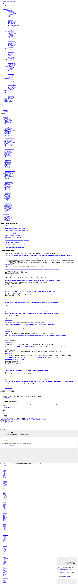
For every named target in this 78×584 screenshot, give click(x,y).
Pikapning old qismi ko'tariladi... (13, 237)
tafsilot (11, 264)
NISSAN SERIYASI (12, 64)
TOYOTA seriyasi (11, 84)
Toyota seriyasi (11, 26)
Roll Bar (7, 48)
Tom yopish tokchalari (9, 31)
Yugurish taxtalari (17, 419)
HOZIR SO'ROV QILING (5, 407)
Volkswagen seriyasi (12, 50)
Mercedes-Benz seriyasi (12, 22)
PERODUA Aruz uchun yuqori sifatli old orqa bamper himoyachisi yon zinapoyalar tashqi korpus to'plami (32, 302)
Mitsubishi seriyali (11, 45)
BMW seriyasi (10, 16)
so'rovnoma (7, 264)
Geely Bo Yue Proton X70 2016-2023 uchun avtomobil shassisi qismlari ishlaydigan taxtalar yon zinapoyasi (32, 313)
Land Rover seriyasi (12, 21)
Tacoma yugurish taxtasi (25, 419)
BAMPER (7, 78)
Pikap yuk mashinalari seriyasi (13, 25)
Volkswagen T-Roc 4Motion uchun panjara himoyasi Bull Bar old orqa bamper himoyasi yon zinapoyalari (32, 269)
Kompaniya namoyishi (9, 6)
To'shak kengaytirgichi (9, 59)
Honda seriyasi (11, 17)
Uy (3, 3)
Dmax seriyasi (10, 47)
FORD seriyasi (11, 88)
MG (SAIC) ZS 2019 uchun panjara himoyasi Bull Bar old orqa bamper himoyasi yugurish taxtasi (30, 291)
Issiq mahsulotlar (29, 418)
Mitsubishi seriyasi (11, 23)
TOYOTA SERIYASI (12, 65)
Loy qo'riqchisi (8, 92)
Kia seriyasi (10, 80)
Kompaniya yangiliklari (9, 100)
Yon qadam (33, 419)
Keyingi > (5, 390)
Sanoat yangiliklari (9, 101)
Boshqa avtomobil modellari (10, 145)
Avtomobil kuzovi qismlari (10, 82)
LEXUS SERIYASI (12, 33)
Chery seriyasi (8, 141)
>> (7, 390)
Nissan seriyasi (11, 24)
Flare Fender (7, 90)
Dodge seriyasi (11, 56)
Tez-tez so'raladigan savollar (8, 98)
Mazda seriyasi (11, 54)
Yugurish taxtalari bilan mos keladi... (14, 247)
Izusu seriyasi (10, 30)
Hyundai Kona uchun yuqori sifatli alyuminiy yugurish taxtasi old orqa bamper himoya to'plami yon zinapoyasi (33, 280)
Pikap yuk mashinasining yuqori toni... (15, 228)
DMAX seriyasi (11, 89)
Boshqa (6, 219)
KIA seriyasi (10, 35)
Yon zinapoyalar (8, 10)
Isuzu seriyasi (10, 36)
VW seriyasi (10, 28)
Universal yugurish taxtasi (13, 27)
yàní (4, 116)
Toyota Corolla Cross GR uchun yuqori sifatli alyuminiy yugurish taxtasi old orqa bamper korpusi (30, 324)
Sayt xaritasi (35, 418)
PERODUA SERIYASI (10, 142)
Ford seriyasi (10, 15)
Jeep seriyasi (10, 20)
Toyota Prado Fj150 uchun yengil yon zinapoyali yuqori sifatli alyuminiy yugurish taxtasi (27, 370)
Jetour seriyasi (8, 143)
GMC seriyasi (10, 71)
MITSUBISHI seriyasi (12, 87)
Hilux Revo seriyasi (11, 49)
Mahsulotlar (5, 9)
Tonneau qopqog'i (8, 66)
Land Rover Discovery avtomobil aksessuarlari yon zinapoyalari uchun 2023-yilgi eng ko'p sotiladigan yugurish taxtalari (35, 335)
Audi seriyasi (10, 14)
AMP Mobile (41, 418)
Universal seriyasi (11, 41)
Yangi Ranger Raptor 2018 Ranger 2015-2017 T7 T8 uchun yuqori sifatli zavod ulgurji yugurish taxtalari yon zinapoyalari (36, 346)
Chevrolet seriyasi (11, 12)
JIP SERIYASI (11, 60)
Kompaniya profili (8, 5)
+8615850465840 (3, 422)
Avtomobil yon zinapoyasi (41, 419)
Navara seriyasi (11, 34)
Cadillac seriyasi (11, 11)
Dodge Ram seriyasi (12, 13)
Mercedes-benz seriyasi (12, 42)
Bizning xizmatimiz (9, 8)
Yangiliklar (5, 99)
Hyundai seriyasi (11, 19)
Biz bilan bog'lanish (7, 102)
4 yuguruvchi (10, 93)
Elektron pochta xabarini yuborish (7, 421)
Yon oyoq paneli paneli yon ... (12, 242)
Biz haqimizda (5, 4)
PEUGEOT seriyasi (9, 144)
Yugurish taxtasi (3, 419)
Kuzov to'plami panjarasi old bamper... (15, 233)
